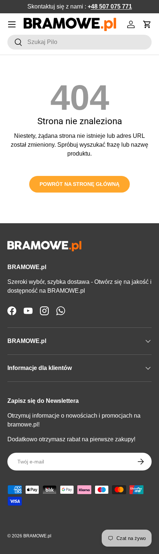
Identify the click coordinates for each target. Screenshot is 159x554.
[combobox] (79, 42)
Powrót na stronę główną (79, 184)
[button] (147, 24)
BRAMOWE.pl (37, 535)
